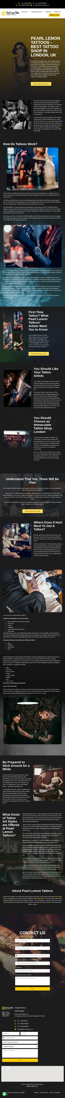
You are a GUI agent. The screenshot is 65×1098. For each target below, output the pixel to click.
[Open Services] (27, 12)
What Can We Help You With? (23, 975)
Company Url (18, 967)
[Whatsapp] (4, 1094)
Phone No (18, 952)
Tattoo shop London (23, 193)
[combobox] (17, 955)
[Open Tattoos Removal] (42, 12)
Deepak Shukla (38, 898)
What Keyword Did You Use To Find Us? (26, 960)
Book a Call (30, 1086)
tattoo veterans (47, 121)
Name (17, 937)
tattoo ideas (40, 341)
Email (16, 944)
